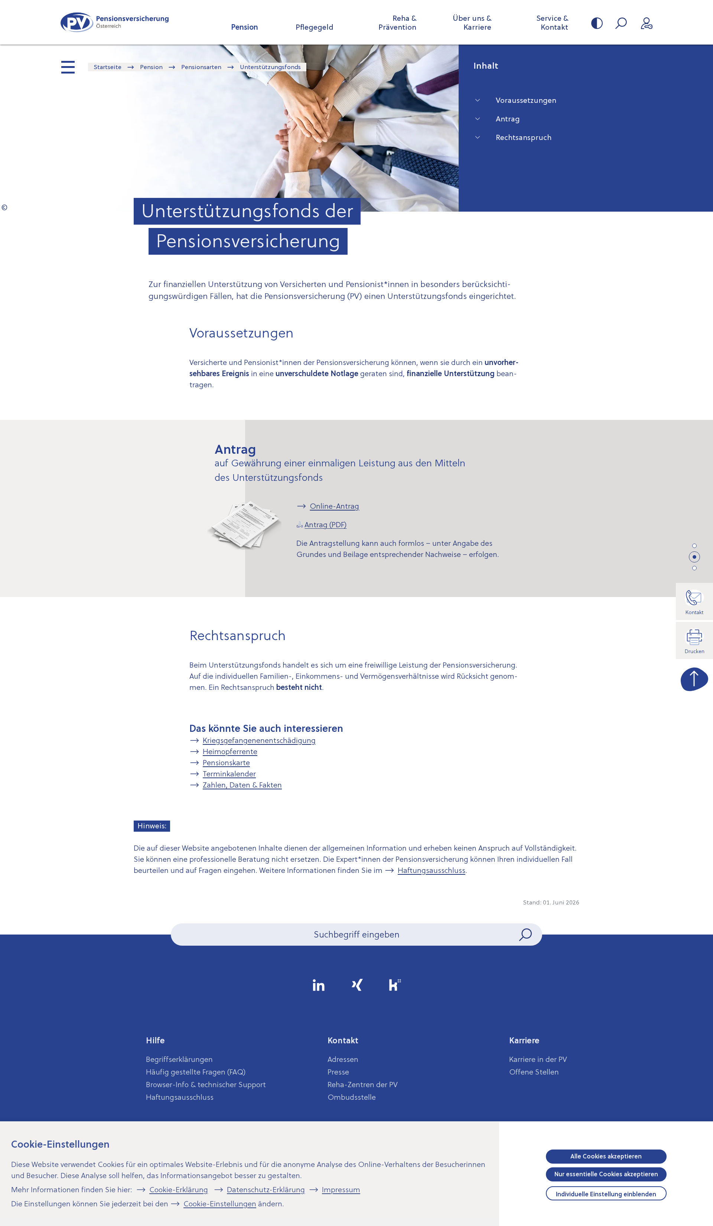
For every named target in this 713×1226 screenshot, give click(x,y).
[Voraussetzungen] (694, 545)
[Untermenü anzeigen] (68, 68)
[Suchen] (526, 934)
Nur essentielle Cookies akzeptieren (606, 1174)
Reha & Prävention (397, 22)
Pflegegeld (314, 27)
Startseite (107, 67)
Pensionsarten (201, 67)
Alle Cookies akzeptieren (606, 1156)
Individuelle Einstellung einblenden (606, 1194)
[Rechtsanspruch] (694, 568)
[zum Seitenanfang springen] (694, 677)
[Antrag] (694, 557)
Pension (244, 27)
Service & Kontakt (552, 22)
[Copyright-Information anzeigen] (4, 207)
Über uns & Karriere (472, 22)
